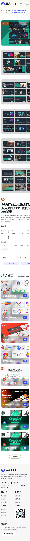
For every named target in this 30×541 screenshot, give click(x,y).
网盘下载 (11, 263)
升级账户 (3, 499)
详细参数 (3, 226)
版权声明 (17, 496)
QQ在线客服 (9, 534)
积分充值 (3, 502)
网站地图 (3, 515)
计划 (4, 245)
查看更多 (5, 249)
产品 (9, 245)
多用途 (15, 245)
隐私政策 (17, 499)
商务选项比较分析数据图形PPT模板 (16, 318)
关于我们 (3, 509)
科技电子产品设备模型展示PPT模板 (16, 405)
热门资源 (3, 512)
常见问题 (3, 496)
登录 (21, 4)
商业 (22, 245)
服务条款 (17, 502)
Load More (21, 276)
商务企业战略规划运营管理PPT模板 (16, 339)
